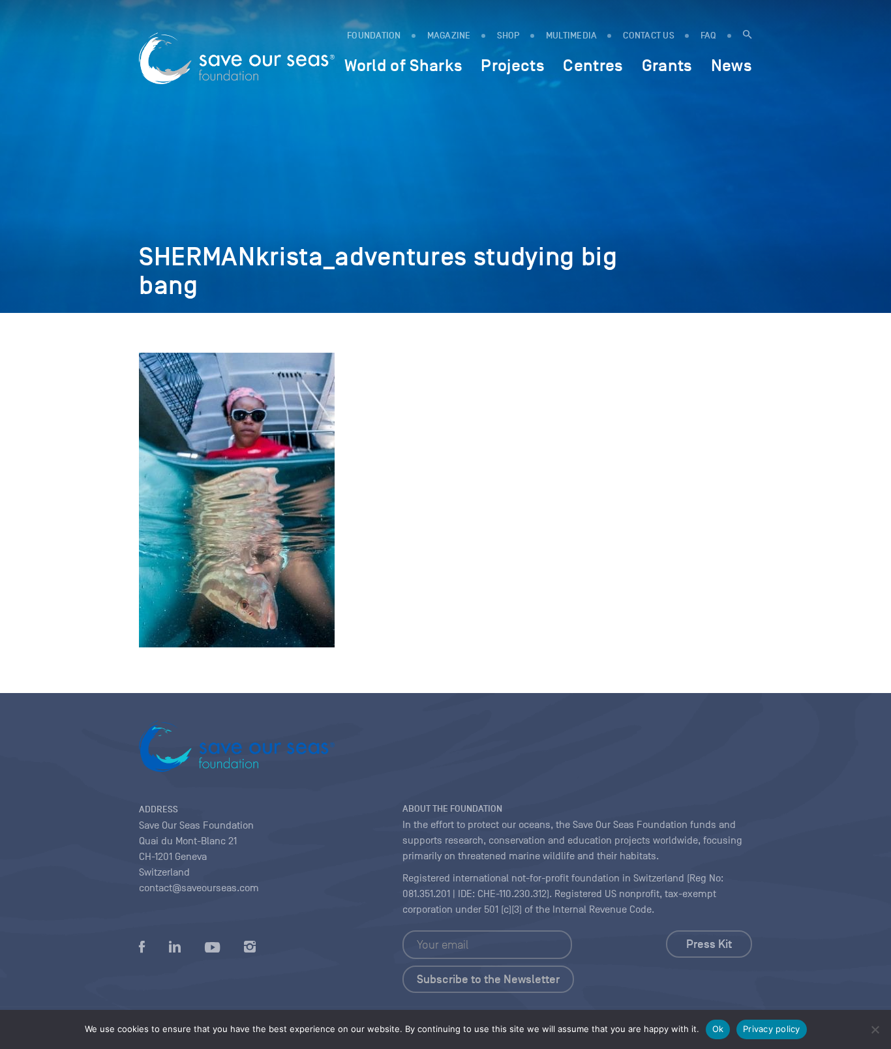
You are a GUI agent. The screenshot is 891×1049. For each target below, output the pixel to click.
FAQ (709, 35)
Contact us (648, 35)
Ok (718, 1029)
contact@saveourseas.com (199, 888)
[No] (874, 1029)
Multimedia (571, 35)
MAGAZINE (449, 35)
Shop (508, 35)
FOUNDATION (374, 35)
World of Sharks (403, 65)
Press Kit (709, 944)
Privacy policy (771, 1029)
